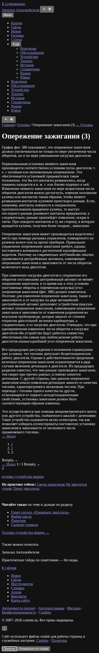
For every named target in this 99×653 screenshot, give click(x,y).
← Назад (9, 436)
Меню (8, 15)
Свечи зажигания (50, 484)
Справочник (30, 69)
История (27, 65)
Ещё (16, 44)
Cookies (45, 612)
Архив (16, 592)
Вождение (28, 48)
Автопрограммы (51, 608)
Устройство (29, 57)
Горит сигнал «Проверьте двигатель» (40, 512)
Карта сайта (20, 600)
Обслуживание (32, 53)
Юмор (25, 77)
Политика (59, 640)
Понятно (9, 648)
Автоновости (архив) (18, 608)
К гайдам (9, 568)
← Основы (84, 125)
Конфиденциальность (19, 612)
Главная (8, 125)
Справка (17, 588)
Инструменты (22, 584)
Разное (25, 73)
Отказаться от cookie (33, 648)
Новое (16, 31)
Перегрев (18, 521)
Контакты (18, 596)
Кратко (16, 23)
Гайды (16, 27)
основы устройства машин (23, 477)
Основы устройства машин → (25, 532)
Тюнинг (26, 61)
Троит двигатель (26, 488)
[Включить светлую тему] (47, 9)
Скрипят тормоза (24, 525)
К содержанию (13, 4)
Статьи (16, 40)
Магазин (74, 608)
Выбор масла (21, 516)
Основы (17, 35)
